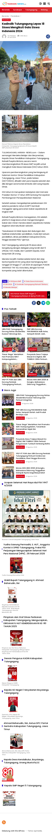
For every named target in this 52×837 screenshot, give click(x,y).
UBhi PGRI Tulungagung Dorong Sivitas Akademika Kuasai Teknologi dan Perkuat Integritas (13, 331)
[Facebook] (34, 303)
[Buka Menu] (44, 3)
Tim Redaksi (11, 35)
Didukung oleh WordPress (13, 831)
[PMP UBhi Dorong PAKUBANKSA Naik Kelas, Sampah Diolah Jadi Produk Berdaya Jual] (38, 319)
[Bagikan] (48, 36)
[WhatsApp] (48, 303)
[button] (40, 3)
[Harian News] (14, 3)
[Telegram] (43, 303)
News (5, 324)
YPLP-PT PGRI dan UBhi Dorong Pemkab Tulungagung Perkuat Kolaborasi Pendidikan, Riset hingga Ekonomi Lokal (12, 382)
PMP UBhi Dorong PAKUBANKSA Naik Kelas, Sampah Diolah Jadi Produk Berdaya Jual (37, 331)
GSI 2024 (8, 284)
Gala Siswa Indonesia (34, 281)
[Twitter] (39, 303)
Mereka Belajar (11, 287)
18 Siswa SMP (16, 281)
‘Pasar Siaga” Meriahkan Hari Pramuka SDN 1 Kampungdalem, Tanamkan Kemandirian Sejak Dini (12, 356)
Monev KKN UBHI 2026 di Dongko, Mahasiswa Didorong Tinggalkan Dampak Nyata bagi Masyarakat (37, 382)
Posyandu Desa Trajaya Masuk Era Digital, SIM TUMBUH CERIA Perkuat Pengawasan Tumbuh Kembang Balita (37, 356)
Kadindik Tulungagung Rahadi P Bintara (32, 284)
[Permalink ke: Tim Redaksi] (4, 36)
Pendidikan (6, 20)
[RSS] (4, 822)
